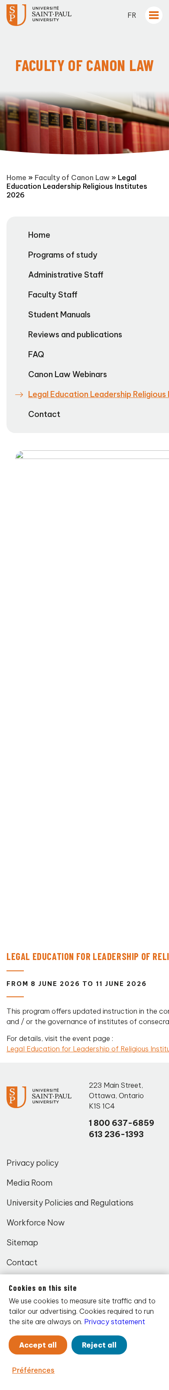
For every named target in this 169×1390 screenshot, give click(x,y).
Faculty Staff (53, 295)
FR (131, 15)
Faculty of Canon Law (72, 177)
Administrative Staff (66, 275)
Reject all (99, 1345)
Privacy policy (32, 1163)
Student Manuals (59, 315)
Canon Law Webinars (67, 374)
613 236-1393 (116, 1134)
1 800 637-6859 (121, 1123)
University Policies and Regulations (69, 1203)
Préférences (33, 1370)
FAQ (36, 354)
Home (16, 177)
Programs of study (63, 255)
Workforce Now (35, 1223)
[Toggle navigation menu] (153, 15)
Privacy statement (114, 1321)
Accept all (38, 1345)
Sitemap (22, 1243)
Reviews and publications (75, 334)
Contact (44, 414)
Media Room (29, 1183)
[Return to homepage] (39, 15)
